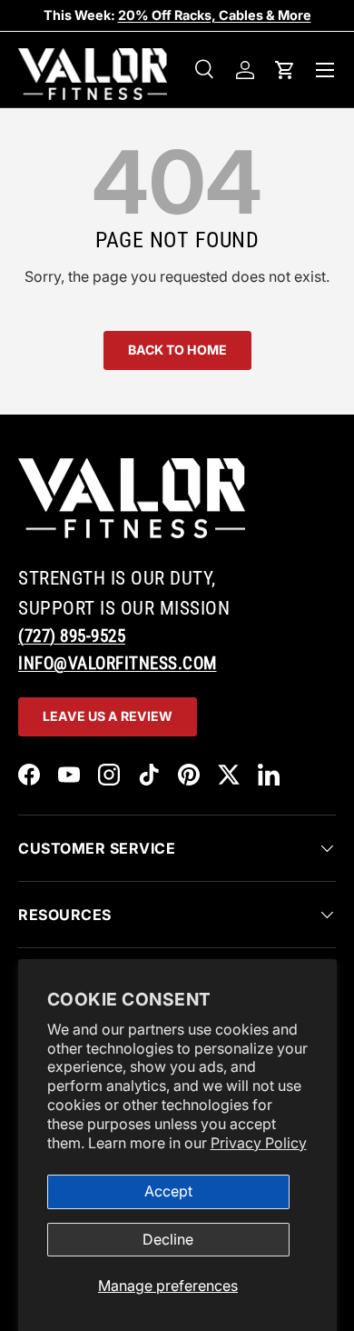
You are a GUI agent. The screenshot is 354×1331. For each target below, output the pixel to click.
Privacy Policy (259, 1143)
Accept (168, 1191)
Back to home (177, 349)
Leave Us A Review (107, 716)
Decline (168, 1239)
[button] (285, 70)
